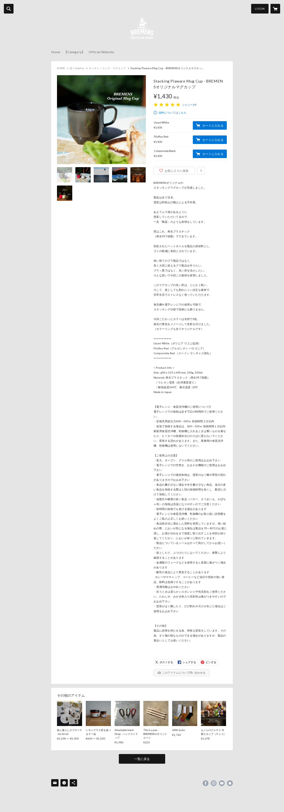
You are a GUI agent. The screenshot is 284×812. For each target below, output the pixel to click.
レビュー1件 (190, 104)
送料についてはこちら (172, 112)
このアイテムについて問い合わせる (184, 672)
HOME (61, 68)
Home (55, 52)
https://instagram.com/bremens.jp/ (214, 783)
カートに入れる (213, 125)
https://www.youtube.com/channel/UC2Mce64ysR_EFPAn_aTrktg (222, 783)
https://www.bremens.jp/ (230, 783)
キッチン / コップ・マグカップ (107, 68)
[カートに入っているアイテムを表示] (275, 9)
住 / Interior (77, 68)
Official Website (101, 52)
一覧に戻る (142, 759)
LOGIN (260, 8)
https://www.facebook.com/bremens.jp (205, 783)
